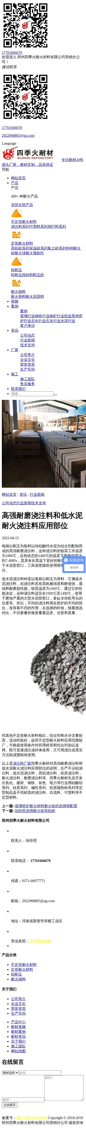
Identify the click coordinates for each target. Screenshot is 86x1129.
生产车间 (27, 369)
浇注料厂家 (22, 763)
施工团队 (27, 379)
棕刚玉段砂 (20, 275)
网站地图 (18, 1051)
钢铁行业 (42, 316)
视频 (14, 301)
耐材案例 (18, 1032)
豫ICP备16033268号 (32, 1118)
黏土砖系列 (57, 248)
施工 (14, 374)
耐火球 (20, 253)
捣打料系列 (57, 226)
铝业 (68, 316)
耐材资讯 (18, 1036)
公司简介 (27, 355)
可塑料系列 (38, 226)
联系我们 (18, 389)
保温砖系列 (38, 248)
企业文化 (27, 360)
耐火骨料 (18, 296)
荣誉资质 (27, 364)
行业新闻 (27, 340)
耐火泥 (31, 296)
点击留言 (10, 1105)
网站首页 (18, 178)
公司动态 (27, 335)
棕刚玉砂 (36, 275)
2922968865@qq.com (18, 135)
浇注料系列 (20, 226)
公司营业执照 (40, 941)
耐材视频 (18, 1027)
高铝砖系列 (20, 248)
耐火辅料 (18, 979)
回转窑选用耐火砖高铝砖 (35, 811)
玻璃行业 (27, 316)
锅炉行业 (57, 316)
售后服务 (27, 384)
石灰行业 (53, 321)
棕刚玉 (16, 974)
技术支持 (27, 345)
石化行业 (38, 321)
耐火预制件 (35, 253)
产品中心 (18, 1022)
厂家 (14, 350)
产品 (14, 183)
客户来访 (27, 326)
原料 (40, 296)
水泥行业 (68, 321)
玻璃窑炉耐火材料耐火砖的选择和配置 (46, 806)
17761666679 (12, 53)
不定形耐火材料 (24, 965)
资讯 (14, 330)
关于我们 (18, 1041)
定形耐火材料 (22, 969)
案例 (14, 306)
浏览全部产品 (22, 205)
